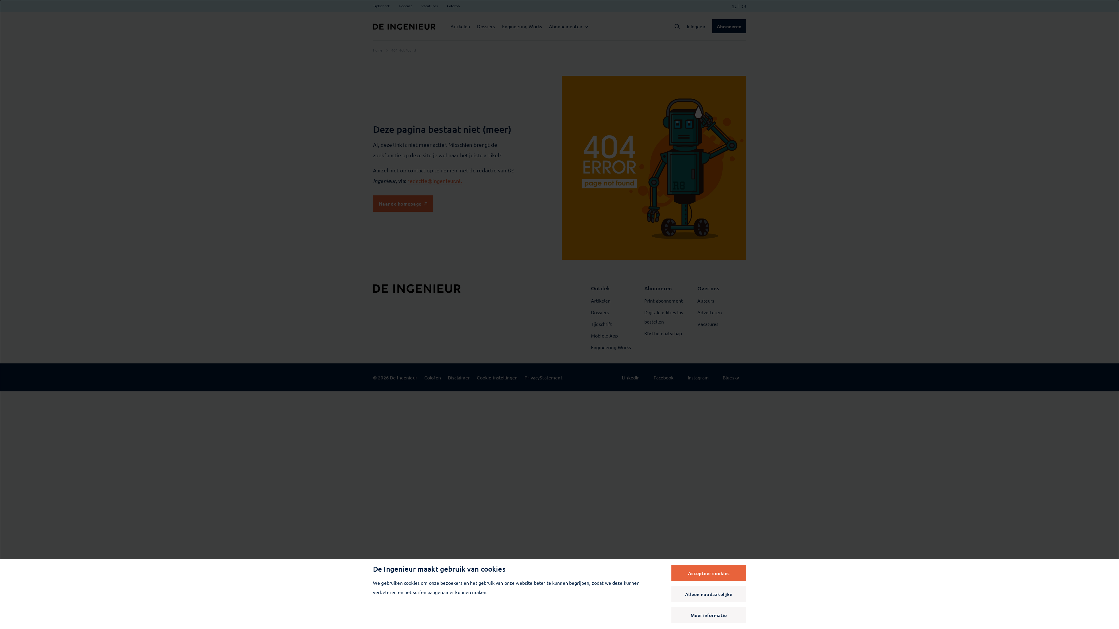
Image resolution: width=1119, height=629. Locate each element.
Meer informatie (709, 615)
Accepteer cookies (708, 573)
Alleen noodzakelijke (708, 594)
